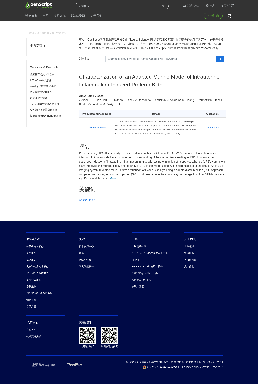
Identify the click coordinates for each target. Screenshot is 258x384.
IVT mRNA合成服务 (41, 80)
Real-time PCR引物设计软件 (147, 266)
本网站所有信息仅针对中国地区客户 (203, 366)
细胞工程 (31, 299)
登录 (189, 5)
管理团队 (189, 253)
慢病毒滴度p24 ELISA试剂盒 (45, 115)
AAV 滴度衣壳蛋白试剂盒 (43, 109)
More (113, 178)
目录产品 (31, 306)
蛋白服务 (31, 253)
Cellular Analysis (97, 127)
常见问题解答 (86, 266)
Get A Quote (212, 127)
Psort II (136, 259)
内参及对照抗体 (38, 97)
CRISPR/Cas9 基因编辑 (39, 293)
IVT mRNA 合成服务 (37, 273)
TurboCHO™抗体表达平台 (44, 103)
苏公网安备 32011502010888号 (163, 366)
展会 (81, 253)
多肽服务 (31, 286)
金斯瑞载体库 (139, 246)
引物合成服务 (33, 279)
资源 (31, 32)
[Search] (163, 6)
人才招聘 (189, 266)
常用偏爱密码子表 (141, 279)
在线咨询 (31, 329)
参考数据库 (43, 32)
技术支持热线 (33, 336)
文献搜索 (83, 58)
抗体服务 (31, 259)
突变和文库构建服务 (37, 266)
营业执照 (191, 361)
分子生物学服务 (35, 246)
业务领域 (189, 246)
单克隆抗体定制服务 (41, 92)
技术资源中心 (86, 246)
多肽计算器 (138, 286)
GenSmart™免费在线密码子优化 (150, 253)
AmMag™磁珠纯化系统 (43, 86)
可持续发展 (190, 259)
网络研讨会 (85, 259)
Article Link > (87, 199)
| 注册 (196, 5)
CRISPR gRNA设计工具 (145, 273)
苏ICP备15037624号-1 (209, 361)
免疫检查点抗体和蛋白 (42, 74)
